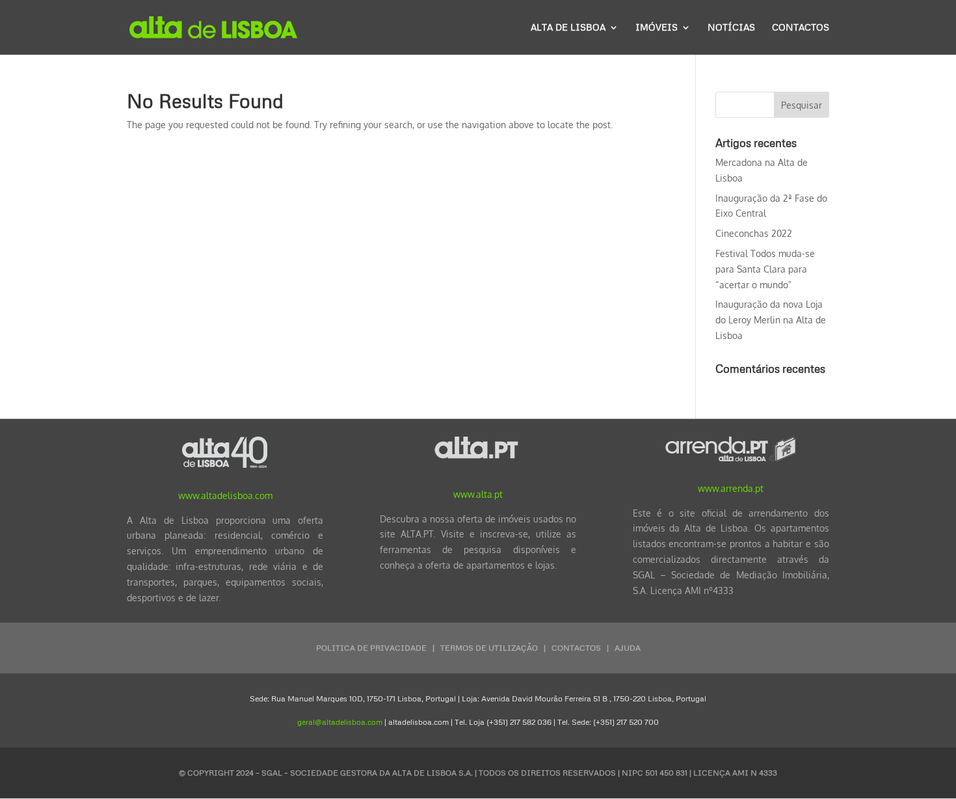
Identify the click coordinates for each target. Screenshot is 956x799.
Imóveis (656, 28)
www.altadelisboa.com (225, 495)
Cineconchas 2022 (753, 233)
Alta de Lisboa (568, 28)
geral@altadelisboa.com (339, 722)
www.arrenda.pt (730, 488)
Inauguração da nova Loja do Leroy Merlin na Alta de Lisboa (770, 320)
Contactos (800, 28)
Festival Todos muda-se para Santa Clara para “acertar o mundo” (765, 269)
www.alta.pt (478, 494)
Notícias (731, 28)
